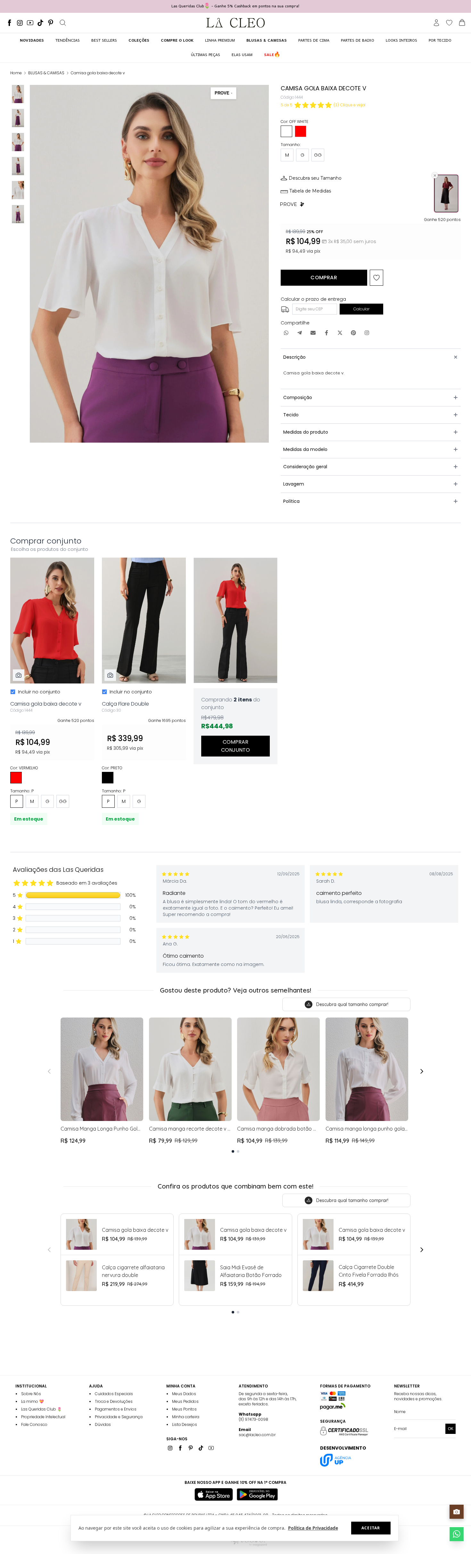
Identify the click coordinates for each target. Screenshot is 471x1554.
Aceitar (370, 1528)
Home (16, 73)
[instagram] (19, 22)
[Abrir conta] (436, 23)
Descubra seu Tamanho (315, 178)
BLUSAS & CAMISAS (46, 73)
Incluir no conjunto (39, 692)
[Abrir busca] (63, 23)
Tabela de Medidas (310, 191)
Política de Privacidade (313, 1528)
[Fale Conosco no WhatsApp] (457, 1534)
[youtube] (30, 22)
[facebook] (9, 22)
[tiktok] (40, 22)
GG (318, 155)
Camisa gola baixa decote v (98, 73)
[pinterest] (50, 22)
